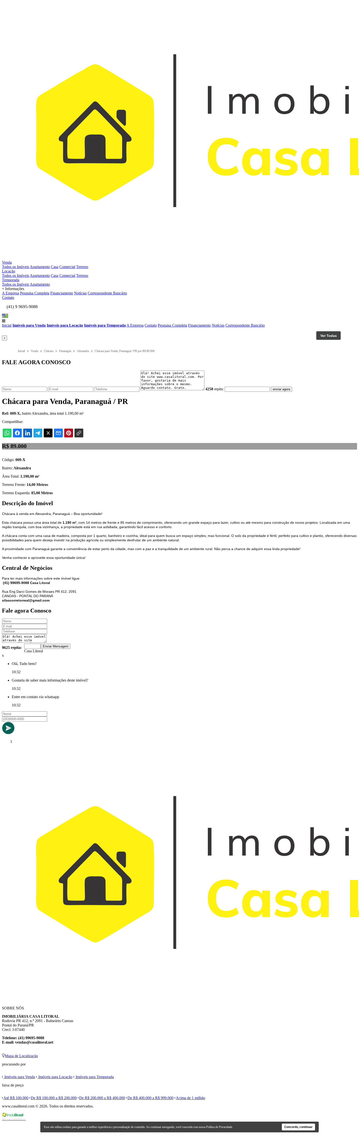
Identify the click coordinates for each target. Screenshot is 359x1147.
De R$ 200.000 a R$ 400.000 (102, 1098)
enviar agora (281, 389)
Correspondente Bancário (107, 293)
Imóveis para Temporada (105, 325)
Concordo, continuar (298, 1127)
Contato (8, 297)
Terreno (82, 267)
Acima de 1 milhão (190, 1098)
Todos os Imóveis (15, 267)
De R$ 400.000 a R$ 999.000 (150, 1098)
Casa (54, 267)
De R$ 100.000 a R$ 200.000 (54, 1098)
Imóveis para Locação (65, 325)
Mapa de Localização (21, 1056)
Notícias (80, 293)
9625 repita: (12, 647)
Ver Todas (328, 336)
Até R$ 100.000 (15, 1098)
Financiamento (61, 293)
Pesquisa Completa (34, 293)
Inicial (6, 325)
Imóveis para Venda (29, 325)
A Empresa (10, 293)
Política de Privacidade (219, 1127)
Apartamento (40, 267)
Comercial (67, 267)
